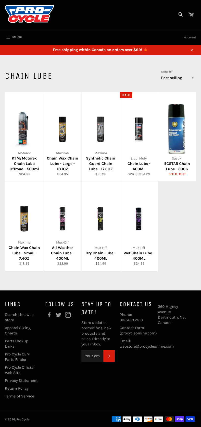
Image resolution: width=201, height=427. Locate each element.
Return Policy (16, 388)
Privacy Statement (21, 380)
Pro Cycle (23, 419)
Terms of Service (19, 396)
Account (190, 37)
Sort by (167, 71)
